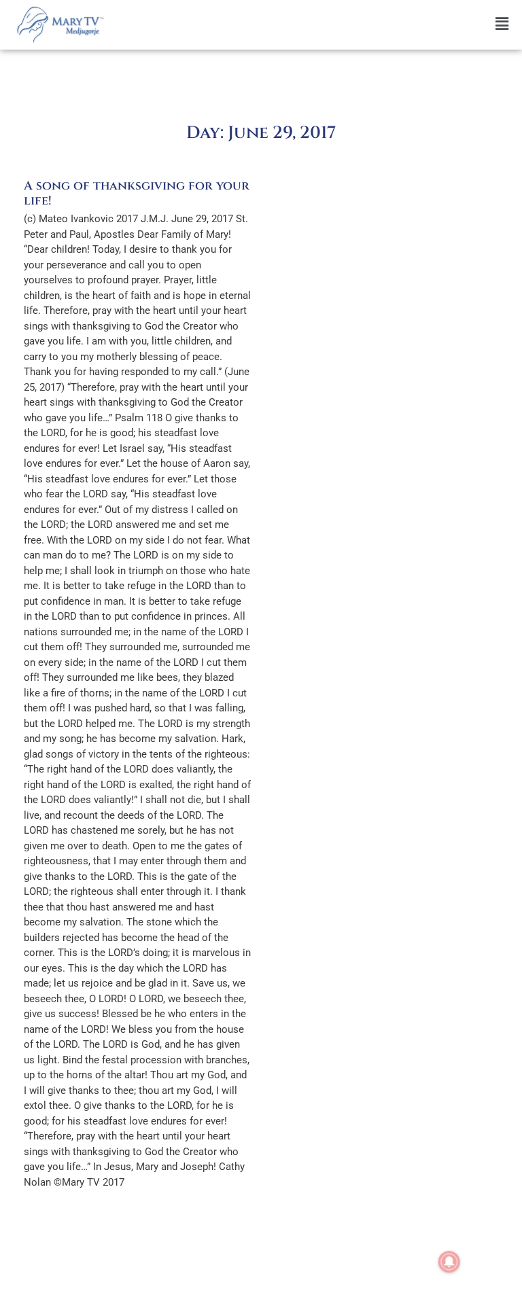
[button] (316, 24)
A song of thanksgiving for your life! (136, 193)
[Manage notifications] (449, 1262)
